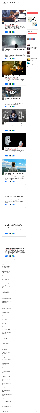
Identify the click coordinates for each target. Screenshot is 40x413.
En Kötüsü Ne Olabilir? (4, 349)
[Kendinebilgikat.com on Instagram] (28, 39)
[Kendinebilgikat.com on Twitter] (30, 39)
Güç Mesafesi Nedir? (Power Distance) (14, 248)
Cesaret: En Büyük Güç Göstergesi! (6, 347)
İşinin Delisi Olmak (33, 66)
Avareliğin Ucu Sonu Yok (5, 296)
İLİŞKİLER (16, 124)
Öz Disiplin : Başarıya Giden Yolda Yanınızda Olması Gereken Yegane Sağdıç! (13, 226)
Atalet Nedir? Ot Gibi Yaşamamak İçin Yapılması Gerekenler (34, 63)
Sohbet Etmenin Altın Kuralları (5, 306)
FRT (29, 411)
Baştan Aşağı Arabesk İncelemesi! (6, 359)
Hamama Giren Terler (4, 338)
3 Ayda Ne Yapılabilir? (4, 319)
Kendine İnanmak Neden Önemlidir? (14, 196)
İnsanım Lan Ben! (4, 335)
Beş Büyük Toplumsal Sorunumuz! (6, 355)
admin (6, 25)
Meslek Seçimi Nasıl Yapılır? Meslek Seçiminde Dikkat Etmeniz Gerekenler (34, 48)
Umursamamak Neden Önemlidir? (6, 312)
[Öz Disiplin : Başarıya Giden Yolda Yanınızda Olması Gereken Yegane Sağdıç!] (14, 207)
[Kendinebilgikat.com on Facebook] (34, 39)
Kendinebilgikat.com (11, 2)
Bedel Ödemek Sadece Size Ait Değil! (6, 298)
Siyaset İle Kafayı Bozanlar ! (5, 327)
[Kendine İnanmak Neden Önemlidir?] (14, 184)
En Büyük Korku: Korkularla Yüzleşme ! (7, 397)
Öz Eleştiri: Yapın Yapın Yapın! (12, 148)
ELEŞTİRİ (15, 249)
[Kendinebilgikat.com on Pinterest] (32, 39)
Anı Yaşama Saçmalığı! (4, 336)
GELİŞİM (16, 25)
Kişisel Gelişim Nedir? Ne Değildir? (6, 308)
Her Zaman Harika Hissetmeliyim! (6, 329)
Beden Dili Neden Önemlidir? (34, 51)
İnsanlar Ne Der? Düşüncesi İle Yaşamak (15, 123)
